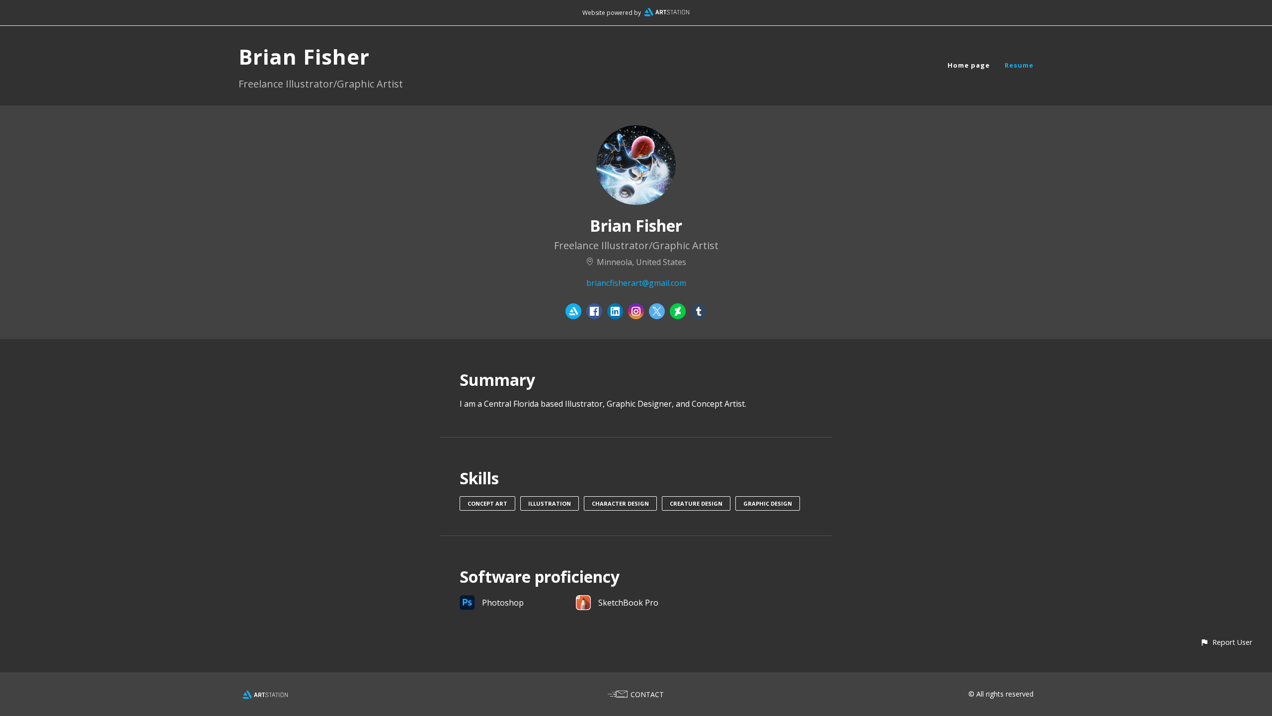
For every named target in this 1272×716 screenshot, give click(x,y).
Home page (969, 65)
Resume (1019, 65)
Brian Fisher (304, 56)
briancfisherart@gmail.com (636, 282)
